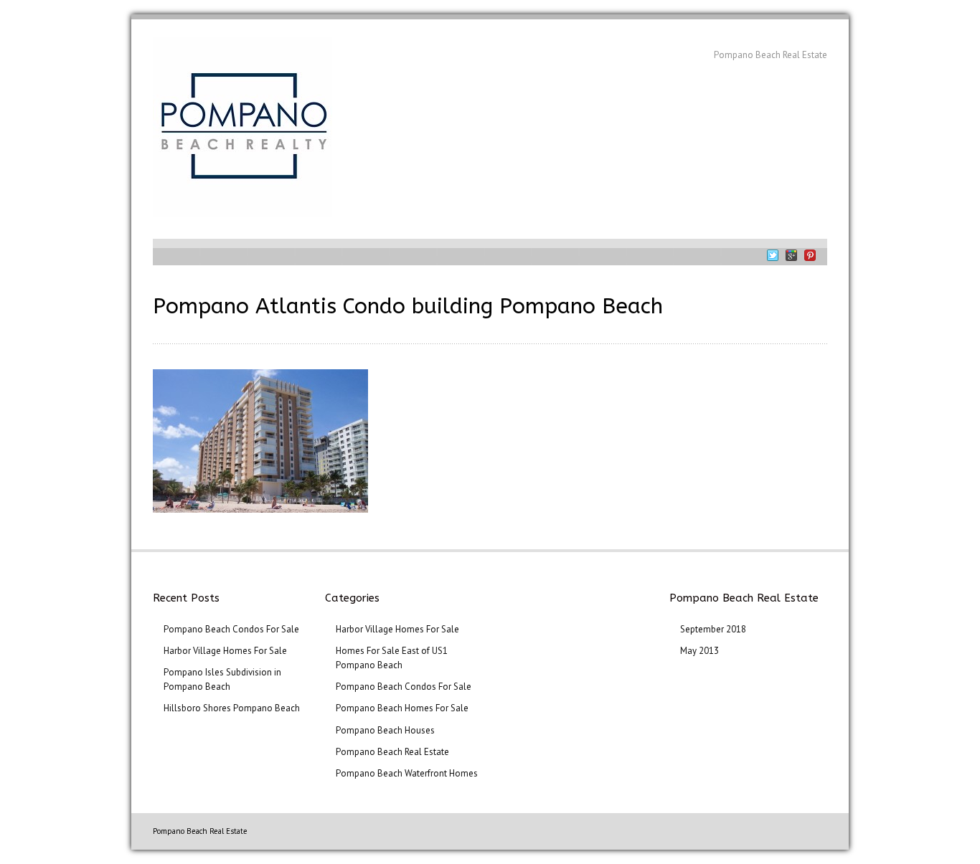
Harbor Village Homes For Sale (225, 651)
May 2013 (699, 651)
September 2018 (713, 629)
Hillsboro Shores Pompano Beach (232, 708)
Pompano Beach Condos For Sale (231, 629)
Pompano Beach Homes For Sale (402, 708)
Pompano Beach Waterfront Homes (407, 773)
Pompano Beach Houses (385, 730)
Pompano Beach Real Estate (392, 752)
